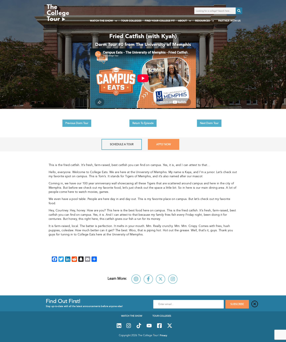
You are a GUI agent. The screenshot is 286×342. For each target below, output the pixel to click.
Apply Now (163, 144)
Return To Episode (143, 123)
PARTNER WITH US (229, 21)
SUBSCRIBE (237, 304)
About (182, 21)
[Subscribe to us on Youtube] (149, 327)
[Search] (239, 10)
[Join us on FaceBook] (159, 327)
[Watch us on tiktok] (138, 327)
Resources (202, 21)
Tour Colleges (131, 21)
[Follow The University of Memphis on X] (160, 279)
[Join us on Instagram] (128, 327)
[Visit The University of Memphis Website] (136, 279)
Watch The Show (101, 21)
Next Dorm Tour (209, 123)
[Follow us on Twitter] (169, 327)
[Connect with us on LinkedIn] (119, 327)
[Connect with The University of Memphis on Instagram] (172, 279)
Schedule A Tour (121, 144)
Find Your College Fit (160, 21)
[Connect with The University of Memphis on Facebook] (148, 279)
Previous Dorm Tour (76, 123)
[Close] (255, 304)
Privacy (163, 335)
